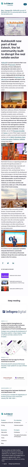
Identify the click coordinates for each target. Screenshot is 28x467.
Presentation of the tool (7, 422)
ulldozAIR (4, 62)
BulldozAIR (16, 248)
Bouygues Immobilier (19, 131)
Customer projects (18, 425)
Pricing (3, 425)
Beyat (23, 137)
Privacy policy (4, 435)
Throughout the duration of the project (20, 435)
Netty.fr (12, 137)
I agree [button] (5, 463)
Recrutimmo (18, 137)
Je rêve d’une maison (7, 139)
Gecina (5, 133)
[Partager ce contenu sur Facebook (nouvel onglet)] (2, 263)
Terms (2, 437)
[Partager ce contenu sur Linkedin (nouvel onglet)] (13, 263)
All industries (17, 422)
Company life (8, 10)
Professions (17, 432)
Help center (4, 432)
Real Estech (12, 64)
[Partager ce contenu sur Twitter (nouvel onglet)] (8, 263)
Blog (2, 10)
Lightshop (22, 139)
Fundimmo (16, 139)
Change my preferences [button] (14, 463)
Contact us (3, 440)
